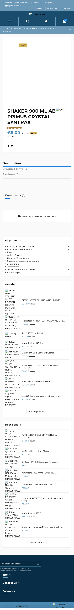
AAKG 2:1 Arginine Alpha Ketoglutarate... (42, 396)
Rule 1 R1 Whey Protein (33, 333)
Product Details (15, 169)
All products (13, 240)
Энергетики (13, 264)
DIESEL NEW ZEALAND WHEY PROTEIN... (43, 300)
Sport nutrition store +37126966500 (16, 3)
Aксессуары (13, 272)
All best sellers (37, 542)
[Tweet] (12, 145)
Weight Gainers (14, 255)
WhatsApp (37, 3)
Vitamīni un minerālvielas (20, 249)
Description (12, 163)
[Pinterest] (15, 145)
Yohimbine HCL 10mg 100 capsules (39, 472)
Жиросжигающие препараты (23, 261)
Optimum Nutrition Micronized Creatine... (43, 527)
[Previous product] (69, 30)
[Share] (8, 145)
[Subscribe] (38, 564)
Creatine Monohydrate (18, 258)
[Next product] (70, 30)
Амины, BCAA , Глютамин (20, 246)
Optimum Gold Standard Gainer (38, 352)
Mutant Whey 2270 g (32, 343)
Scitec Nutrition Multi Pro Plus (36, 381)
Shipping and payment (12, 6)
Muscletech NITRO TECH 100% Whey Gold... (43, 320)
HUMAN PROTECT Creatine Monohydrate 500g (42, 499)
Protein (10, 252)
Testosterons (13, 266)
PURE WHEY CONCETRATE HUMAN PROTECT (40, 366)
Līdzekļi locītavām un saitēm (21, 269)
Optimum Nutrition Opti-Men (37, 484)
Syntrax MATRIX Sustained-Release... (40, 462)
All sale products (37, 411)
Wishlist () (53, 8)
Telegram (48, 3)
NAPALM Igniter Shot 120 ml (36, 451)
